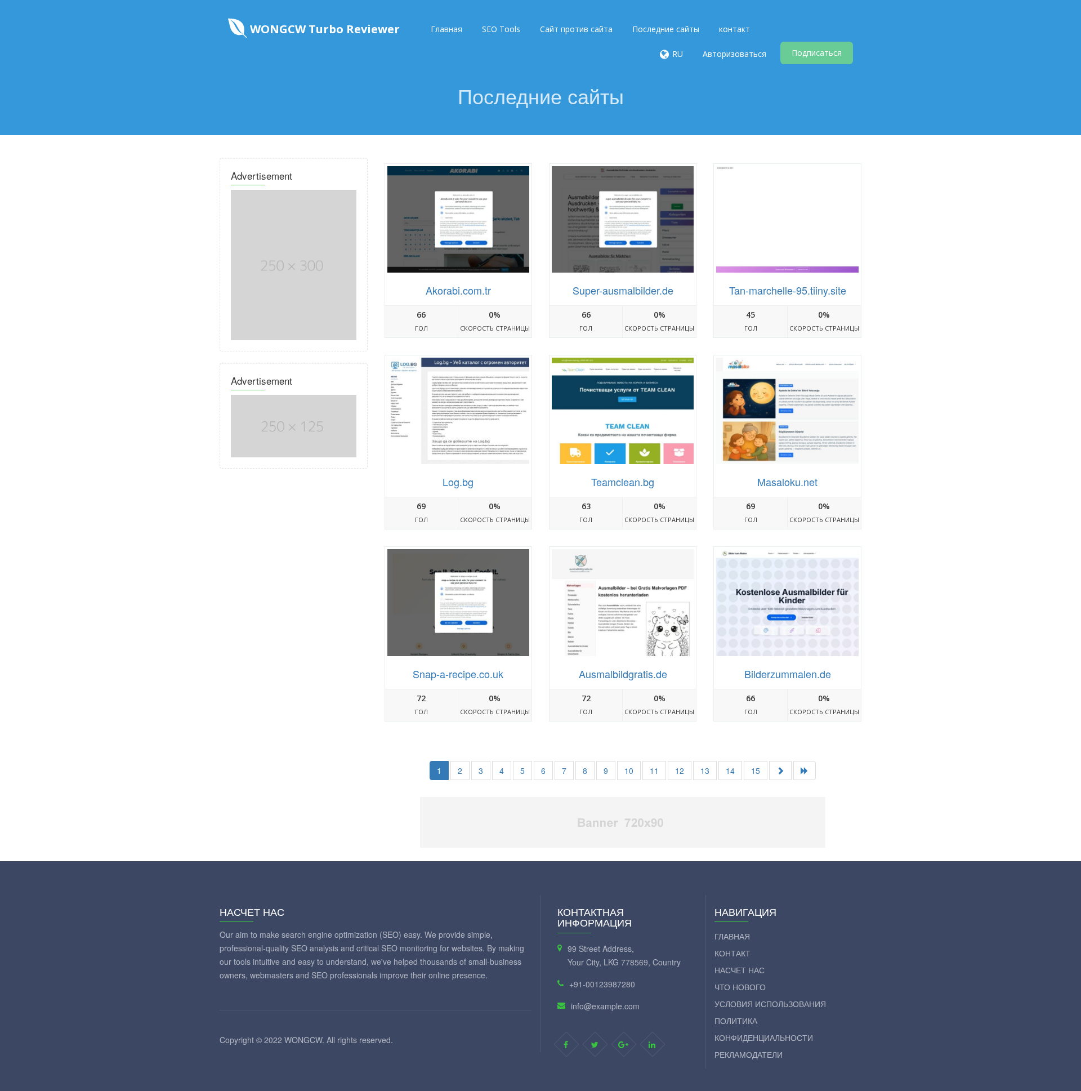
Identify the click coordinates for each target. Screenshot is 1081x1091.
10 (628, 770)
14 (730, 770)
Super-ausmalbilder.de (623, 290)
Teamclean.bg (622, 481)
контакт (734, 29)
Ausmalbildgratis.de (623, 673)
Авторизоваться (734, 53)
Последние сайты (665, 29)
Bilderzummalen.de (787, 673)
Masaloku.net (787, 481)
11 (654, 770)
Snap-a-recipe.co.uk (458, 673)
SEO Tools (501, 29)
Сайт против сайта (576, 29)
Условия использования (770, 1003)
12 (679, 770)
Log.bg (458, 481)
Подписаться (817, 52)
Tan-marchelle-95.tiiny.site (787, 290)
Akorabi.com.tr (458, 290)
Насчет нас (739, 970)
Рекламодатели (748, 1054)
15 (755, 770)
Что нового (740, 986)
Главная (446, 29)
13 (704, 770)
